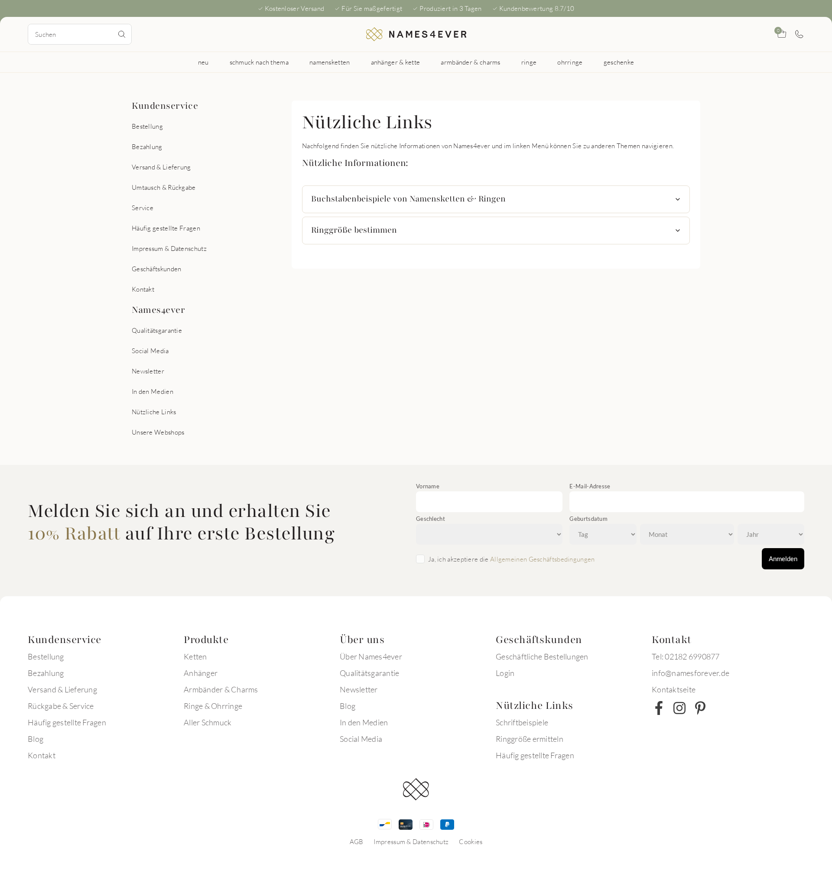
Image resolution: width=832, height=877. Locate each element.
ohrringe (569, 62)
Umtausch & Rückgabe (164, 187)
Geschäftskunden (157, 269)
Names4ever (158, 310)
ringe (529, 62)
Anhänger (201, 673)
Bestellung (147, 126)
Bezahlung (147, 146)
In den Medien (152, 391)
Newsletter (148, 371)
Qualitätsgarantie (157, 330)
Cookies (470, 841)
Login (505, 673)
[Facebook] (659, 708)
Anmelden (783, 558)
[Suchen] (121, 34)
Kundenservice (165, 106)
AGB (357, 841)
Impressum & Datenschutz (169, 248)
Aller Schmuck (207, 722)
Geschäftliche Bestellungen (542, 656)
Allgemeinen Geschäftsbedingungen (542, 559)
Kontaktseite (674, 689)
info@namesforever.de (690, 673)
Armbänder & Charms (221, 689)
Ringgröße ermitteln (529, 739)
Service (142, 207)
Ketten (195, 656)
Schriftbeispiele (522, 722)
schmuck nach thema (259, 62)
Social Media (150, 350)
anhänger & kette (395, 62)
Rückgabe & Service (61, 706)
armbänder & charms (470, 62)
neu (203, 62)
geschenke (619, 62)
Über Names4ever (371, 656)
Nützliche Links (154, 412)
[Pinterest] (700, 708)
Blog (35, 739)
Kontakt (143, 289)
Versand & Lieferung (161, 167)
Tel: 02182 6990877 (686, 656)
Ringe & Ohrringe (213, 706)
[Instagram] (679, 708)
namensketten (329, 62)
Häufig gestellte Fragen (166, 228)
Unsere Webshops (158, 432)
